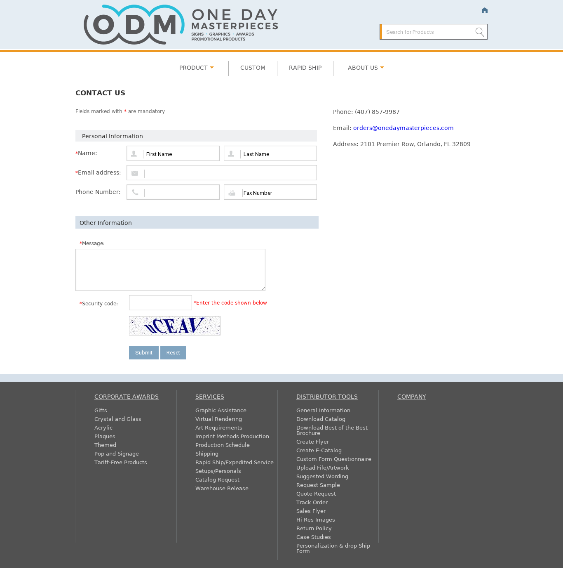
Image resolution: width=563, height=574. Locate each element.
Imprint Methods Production (232, 436)
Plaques (104, 436)
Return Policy (314, 528)
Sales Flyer (311, 510)
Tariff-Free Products (120, 462)
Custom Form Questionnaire (333, 458)
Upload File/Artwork (322, 467)
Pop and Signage (116, 453)
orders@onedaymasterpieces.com (403, 127)
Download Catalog (320, 418)
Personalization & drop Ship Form (333, 548)
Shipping (206, 453)
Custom (252, 67)
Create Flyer (312, 441)
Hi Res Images (315, 519)
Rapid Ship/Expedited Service (234, 462)
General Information (323, 410)
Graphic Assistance (220, 410)
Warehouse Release (222, 488)
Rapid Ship (305, 67)
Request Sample (318, 484)
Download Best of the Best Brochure (332, 430)
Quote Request (316, 493)
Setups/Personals (218, 470)
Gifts (100, 410)
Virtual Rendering (218, 418)
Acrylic (103, 427)
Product (193, 67)
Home (484, 10)
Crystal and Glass (117, 418)
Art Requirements (218, 427)
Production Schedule (222, 444)
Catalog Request (217, 479)
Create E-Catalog (319, 450)
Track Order (312, 502)
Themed (105, 444)
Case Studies (313, 536)
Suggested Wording (322, 476)
